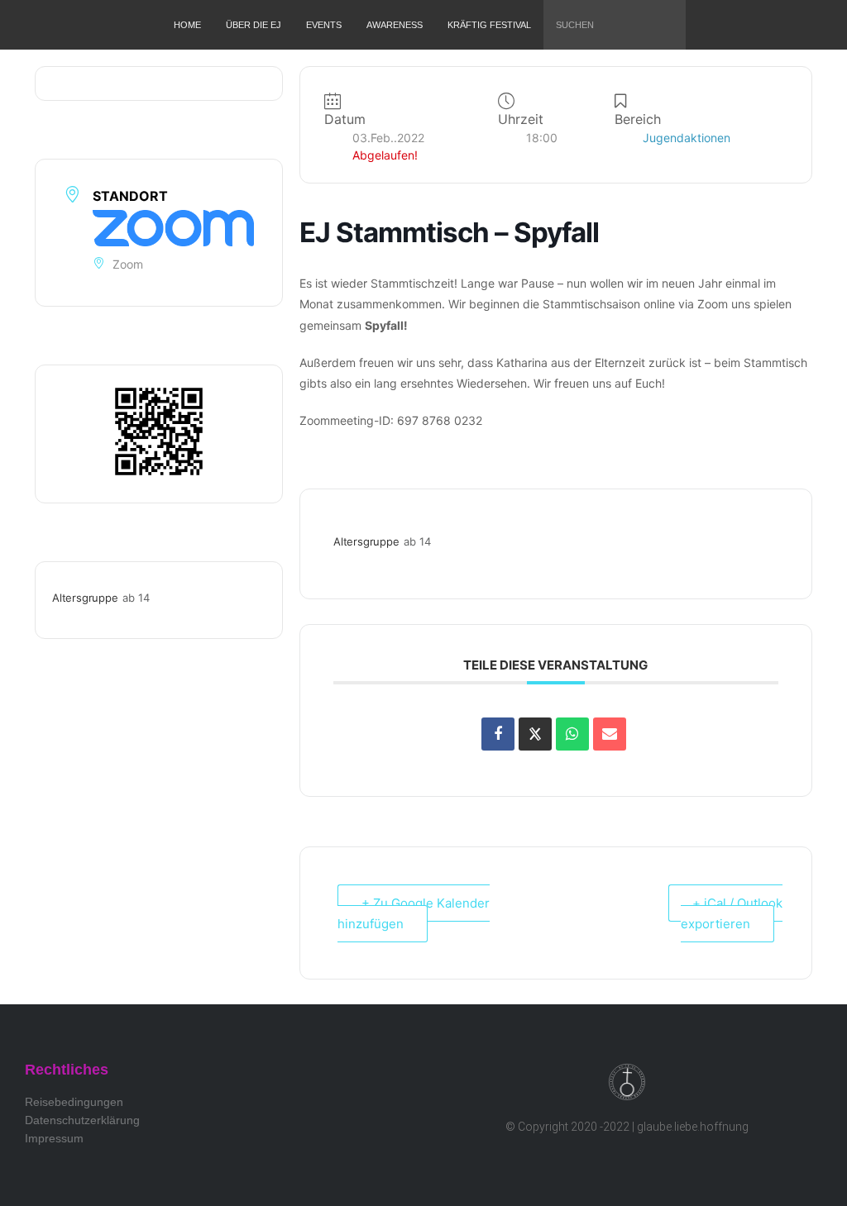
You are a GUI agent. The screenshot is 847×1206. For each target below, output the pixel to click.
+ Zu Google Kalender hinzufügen (413, 913)
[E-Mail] (609, 734)
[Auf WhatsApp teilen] (572, 734)
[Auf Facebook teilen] (497, 734)
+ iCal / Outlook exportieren (731, 913)
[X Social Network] (535, 734)
